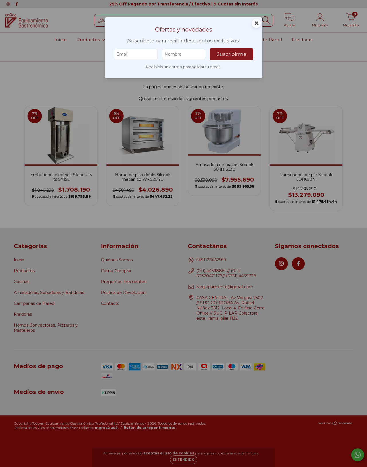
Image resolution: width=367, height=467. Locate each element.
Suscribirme (231, 54)
